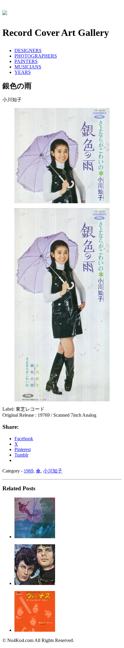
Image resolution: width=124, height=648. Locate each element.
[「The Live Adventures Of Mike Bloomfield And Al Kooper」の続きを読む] (34, 583)
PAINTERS (26, 61)
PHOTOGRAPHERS (35, 55)
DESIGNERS (28, 50)
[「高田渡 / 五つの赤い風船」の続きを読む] (34, 536)
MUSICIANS (27, 66)
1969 (28, 470)
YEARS (22, 72)
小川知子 (52, 470)
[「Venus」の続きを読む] (34, 630)
